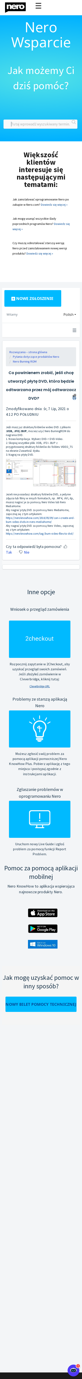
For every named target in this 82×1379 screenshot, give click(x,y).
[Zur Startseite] (18, 6)
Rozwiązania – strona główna (28, 352)
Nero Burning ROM (25, 361)
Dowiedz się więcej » (54, 205)
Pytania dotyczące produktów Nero (36, 357)
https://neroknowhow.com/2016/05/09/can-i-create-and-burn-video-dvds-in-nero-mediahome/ (40, 520)
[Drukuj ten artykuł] (74, 396)
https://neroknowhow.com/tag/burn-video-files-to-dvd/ (40, 534)
